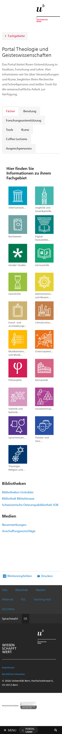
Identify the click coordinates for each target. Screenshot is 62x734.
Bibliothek (21, 590)
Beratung (29, 111)
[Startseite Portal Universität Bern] (48, 13)
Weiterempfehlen (19, 576)
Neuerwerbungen (14, 524)
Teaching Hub (42, 599)
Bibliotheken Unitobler (18, 492)
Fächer (10, 111)
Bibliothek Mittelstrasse (18, 498)
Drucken (47, 576)
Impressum (8, 667)
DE (25, 618)
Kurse (25, 129)
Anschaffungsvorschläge (18, 531)
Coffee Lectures (16, 139)
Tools (9, 129)
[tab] (10, 111)
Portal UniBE (30, 730)
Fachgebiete (16, 35)
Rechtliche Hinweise (13, 674)
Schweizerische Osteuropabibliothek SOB (30, 505)
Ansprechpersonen (19, 148)
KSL (23, 599)
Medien (40, 590)
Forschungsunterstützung (23, 120)
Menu (12, 729)
